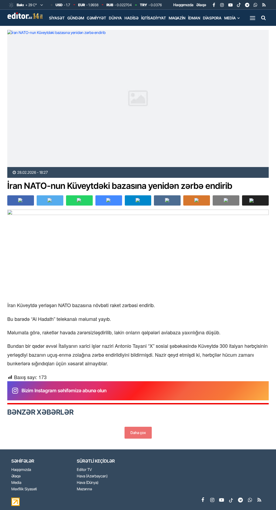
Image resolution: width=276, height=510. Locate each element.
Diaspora (212, 18)
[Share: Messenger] (108, 200)
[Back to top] (261, 495)
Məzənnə (84, 489)
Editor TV (84, 470)
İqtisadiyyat (153, 18)
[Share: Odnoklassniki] (196, 200)
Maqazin (177, 18)
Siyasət (57, 18)
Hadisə (132, 18)
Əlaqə (201, 4)
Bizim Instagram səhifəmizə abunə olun (64, 390)
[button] (255, 200)
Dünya (115, 18)
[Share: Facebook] (20, 200)
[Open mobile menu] (252, 17)
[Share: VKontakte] (167, 200)
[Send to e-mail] (226, 200)
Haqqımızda (183, 4)
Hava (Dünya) (87, 483)
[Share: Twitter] (50, 200)
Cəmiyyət (96, 18)
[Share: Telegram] (138, 200)
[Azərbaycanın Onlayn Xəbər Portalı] (26, 15)
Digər (54, 29)
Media (230, 18)
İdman (194, 18)
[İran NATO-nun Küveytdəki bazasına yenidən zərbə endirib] (138, 98)
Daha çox (138, 432)
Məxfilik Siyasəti (24, 489)
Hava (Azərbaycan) (92, 476)
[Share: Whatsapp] (79, 200)
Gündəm (75, 18)
